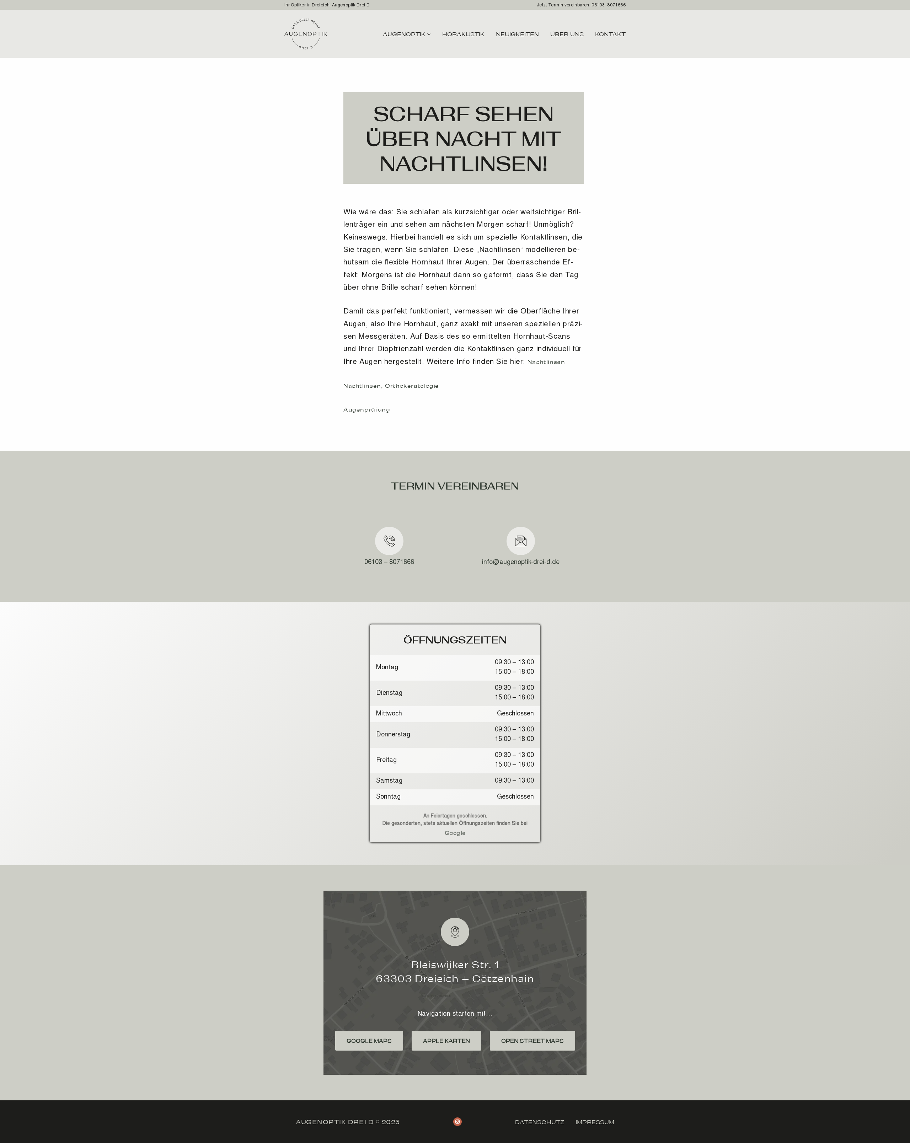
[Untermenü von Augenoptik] (429, 34)
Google (455, 832)
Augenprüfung (366, 409)
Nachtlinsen (546, 361)
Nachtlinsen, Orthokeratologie (391, 385)
